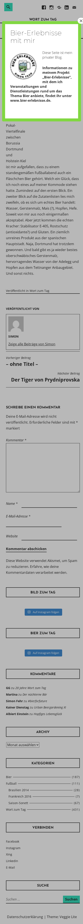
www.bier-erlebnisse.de (30, 100)
